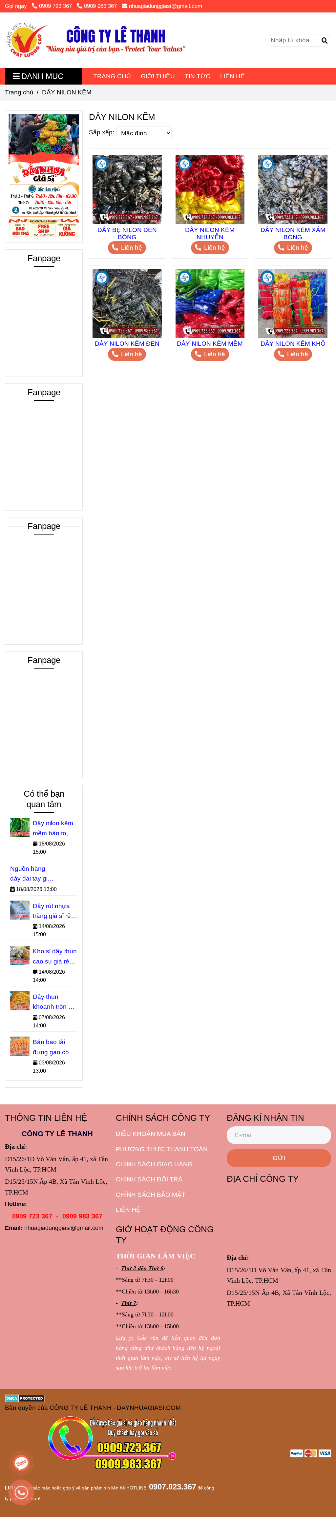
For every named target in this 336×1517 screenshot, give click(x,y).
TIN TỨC (197, 76)
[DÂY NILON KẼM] (95, 40)
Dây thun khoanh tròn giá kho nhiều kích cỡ (55, 1002)
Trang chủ (19, 92)
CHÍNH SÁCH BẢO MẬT (150, 1194)
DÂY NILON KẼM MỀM (210, 343)
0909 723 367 (56, 6)
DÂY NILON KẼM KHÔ (293, 343)
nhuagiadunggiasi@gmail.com (165, 6)
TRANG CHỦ (112, 76)
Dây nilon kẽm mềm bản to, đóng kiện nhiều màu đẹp (54, 829)
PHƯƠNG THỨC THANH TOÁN (162, 1149)
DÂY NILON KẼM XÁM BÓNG (293, 233)
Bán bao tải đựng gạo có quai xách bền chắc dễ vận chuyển (53, 1048)
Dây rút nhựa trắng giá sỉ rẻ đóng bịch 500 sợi (53, 912)
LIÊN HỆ (232, 76)
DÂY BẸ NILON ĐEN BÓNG (127, 233)
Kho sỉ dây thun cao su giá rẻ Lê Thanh (55, 957)
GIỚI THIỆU (158, 76)
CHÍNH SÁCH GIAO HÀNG (154, 1164)
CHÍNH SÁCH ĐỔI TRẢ (149, 1179)
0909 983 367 (100, 6)
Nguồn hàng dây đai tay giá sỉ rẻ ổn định (30, 874)
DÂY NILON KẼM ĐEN (127, 343)
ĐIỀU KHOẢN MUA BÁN (150, 1133)
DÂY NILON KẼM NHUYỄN (210, 233)
